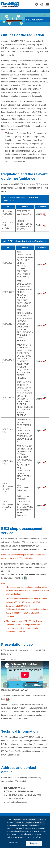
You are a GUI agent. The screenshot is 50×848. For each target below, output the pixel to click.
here (21, 578)
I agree (33, 843)
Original (39, 214)
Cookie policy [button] (14, 842)
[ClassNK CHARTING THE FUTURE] (9, 4)
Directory (36, 4)
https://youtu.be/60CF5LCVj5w (14, 690)
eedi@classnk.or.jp (19, 802)
